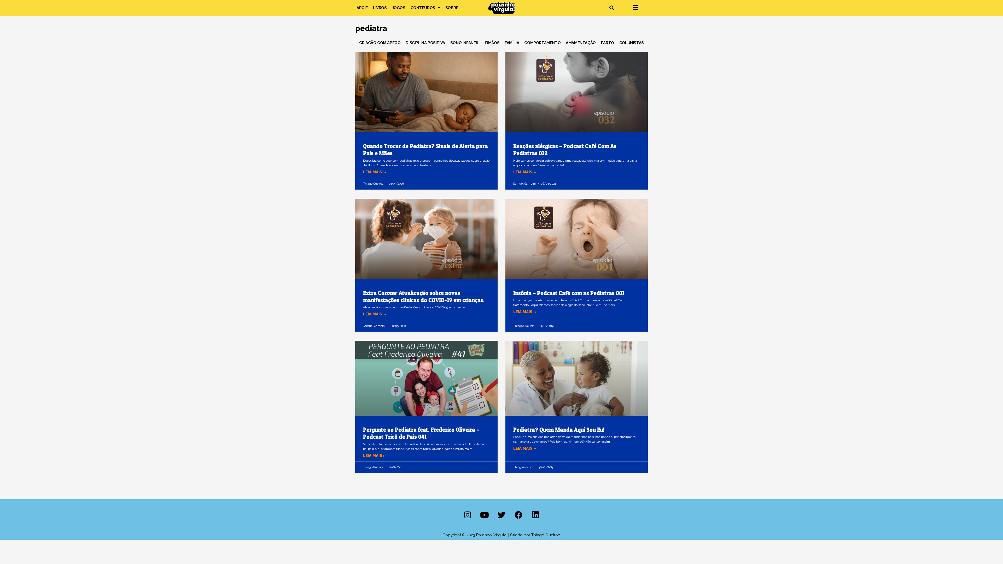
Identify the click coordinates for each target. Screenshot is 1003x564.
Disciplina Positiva (425, 42)
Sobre (451, 7)
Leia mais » (374, 172)
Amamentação (581, 42)
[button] (611, 8)
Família (512, 42)
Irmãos (492, 42)
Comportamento (542, 42)
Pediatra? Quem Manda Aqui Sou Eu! (558, 429)
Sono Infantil (465, 42)
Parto (607, 42)
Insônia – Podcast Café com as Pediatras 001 (568, 293)
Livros (380, 7)
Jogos (398, 7)
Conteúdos (423, 7)
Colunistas (631, 42)
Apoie (362, 7)
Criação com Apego (379, 42)
